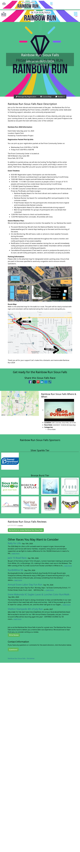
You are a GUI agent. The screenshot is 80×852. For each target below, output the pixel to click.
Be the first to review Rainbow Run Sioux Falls (26, 530)
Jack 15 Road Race (17, 557)
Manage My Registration (27, 97)
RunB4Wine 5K (15, 570)
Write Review (14, 635)
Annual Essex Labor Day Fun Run (25, 584)
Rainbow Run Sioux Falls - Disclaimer (21, 658)
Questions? (13, 649)
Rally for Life (14, 543)
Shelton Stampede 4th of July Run (25, 609)
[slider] (13, 525)
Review (60, 97)
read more (15, 553)
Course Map (46, 97)
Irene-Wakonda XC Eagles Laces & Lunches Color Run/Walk (38, 594)
